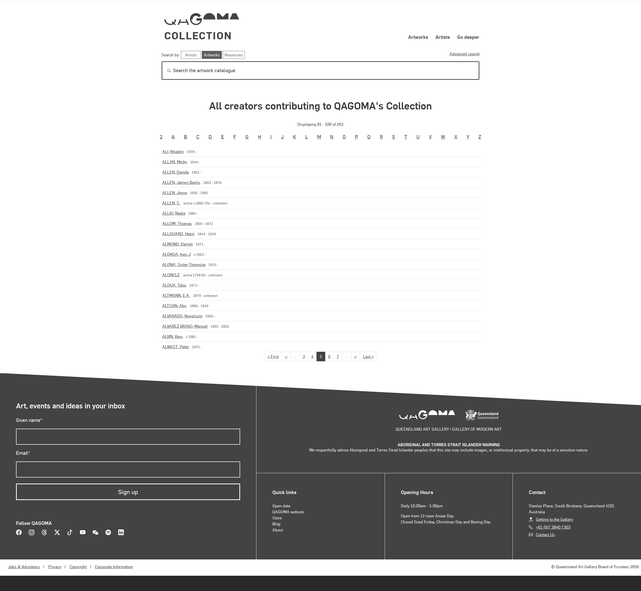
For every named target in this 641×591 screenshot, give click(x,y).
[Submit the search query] (165, 70)
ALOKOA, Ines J (176, 254)
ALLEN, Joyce (174, 192)
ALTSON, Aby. (174, 305)
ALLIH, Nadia (173, 213)
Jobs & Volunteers (24, 566)
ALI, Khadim (173, 151)
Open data (281, 505)
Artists (442, 37)
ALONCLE (171, 274)
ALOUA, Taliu (174, 285)
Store (277, 517)
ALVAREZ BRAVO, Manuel (185, 326)
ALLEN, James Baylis (181, 182)
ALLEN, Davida (175, 172)
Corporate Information (114, 566)
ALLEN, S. (171, 202)
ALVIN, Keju (172, 336)
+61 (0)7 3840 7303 (553, 527)
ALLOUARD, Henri (178, 233)
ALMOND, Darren (177, 244)
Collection (198, 35)
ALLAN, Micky (174, 161)
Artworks (418, 37)
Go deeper (468, 37)
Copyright (78, 566)
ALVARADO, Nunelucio (182, 315)
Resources (234, 54)
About (277, 529)
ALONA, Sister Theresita (183, 264)
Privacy (54, 566)
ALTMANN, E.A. (176, 295)
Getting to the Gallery (554, 519)
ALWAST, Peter (175, 346)
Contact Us (545, 534)
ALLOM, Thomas (177, 223)
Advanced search (464, 53)
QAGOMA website (288, 511)
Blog (276, 523)
